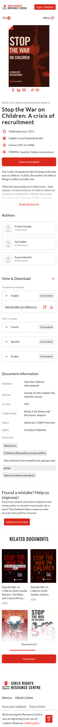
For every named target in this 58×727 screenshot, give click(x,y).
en (4, 18)
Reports (41, 415)
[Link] (32, 90)
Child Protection (46, 422)
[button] (24, 697)
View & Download (29, 161)
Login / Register (45, 7)
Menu (47, 18)
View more (29, 658)
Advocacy (30, 422)
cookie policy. (32, 723)
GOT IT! (49, 718)
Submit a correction (17, 521)
